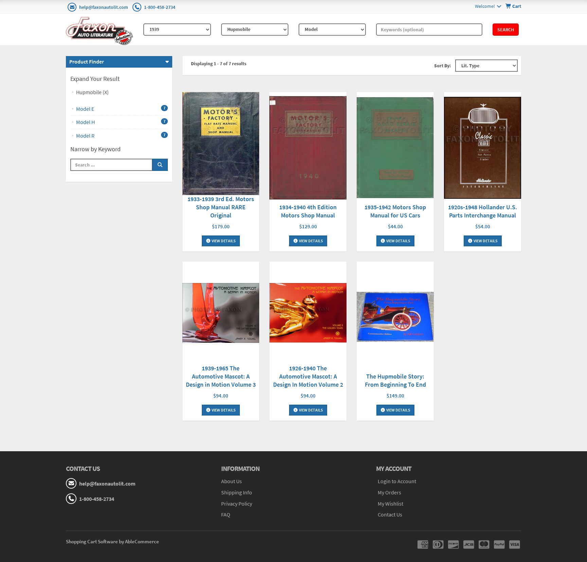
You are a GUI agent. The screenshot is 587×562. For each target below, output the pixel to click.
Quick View (220, 144)
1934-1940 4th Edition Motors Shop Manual (308, 211)
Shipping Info (236, 492)
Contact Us (390, 514)
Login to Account (397, 481)
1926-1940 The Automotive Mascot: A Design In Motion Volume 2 (308, 376)
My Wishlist (390, 503)
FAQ (225, 514)
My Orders (389, 492)
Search (505, 30)
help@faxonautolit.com (103, 7)
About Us (231, 481)
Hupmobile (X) (92, 92)
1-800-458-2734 (159, 7)
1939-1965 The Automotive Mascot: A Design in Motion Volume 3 (221, 376)
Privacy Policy (236, 503)
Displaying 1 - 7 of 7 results (218, 63)
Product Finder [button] (86, 61)
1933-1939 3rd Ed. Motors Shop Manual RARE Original (221, 207)
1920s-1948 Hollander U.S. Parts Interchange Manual (482, 211)
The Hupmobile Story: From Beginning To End (395, 380)
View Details (223, 240)
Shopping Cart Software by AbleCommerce (112, 541)
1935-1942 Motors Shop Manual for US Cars (395, 211)
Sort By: (442, 66)
